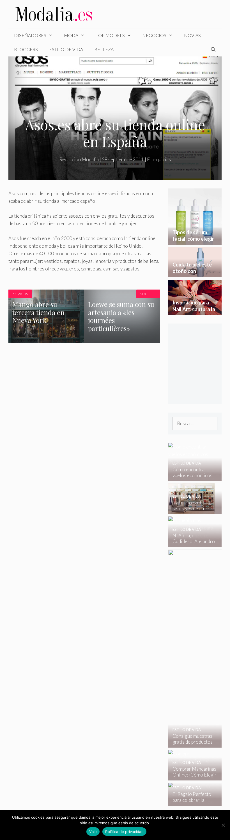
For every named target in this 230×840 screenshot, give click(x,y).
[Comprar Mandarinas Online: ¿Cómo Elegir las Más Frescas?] (191, 777)
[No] (223, 825)
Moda (71, 35)
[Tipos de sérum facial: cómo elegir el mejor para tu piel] (195, 241)
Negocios (154, 35)
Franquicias (159, 159)
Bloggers (26, 49)
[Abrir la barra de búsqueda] (213, 49)
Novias (192, 35)
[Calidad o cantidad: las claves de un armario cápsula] (191, 510)
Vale (93, 831)
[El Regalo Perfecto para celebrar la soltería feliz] (191, 802)
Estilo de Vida (66, 49)
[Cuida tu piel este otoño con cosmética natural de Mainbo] (195, 273)
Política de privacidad (124, 831)
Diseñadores (30, 35)
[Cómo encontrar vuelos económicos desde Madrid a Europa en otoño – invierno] (191, 477)
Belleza (104, 49)
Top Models (110, 35)
